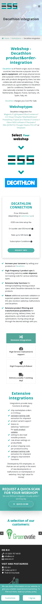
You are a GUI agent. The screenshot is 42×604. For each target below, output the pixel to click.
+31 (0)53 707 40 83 (12, 553)
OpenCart (18, 119)
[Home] (9, 6)
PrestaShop (7, 119)
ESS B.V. (7, 567)
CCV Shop (9, 117)
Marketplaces (16, 38)
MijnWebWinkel (29, 117)
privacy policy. (31, 591)
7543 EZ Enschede (11, 573)
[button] (39, 6)
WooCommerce (30, 114)
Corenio (35, 119)
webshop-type (27, 216)
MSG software (19, 122)
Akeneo (27, 119)
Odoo (9, 122)
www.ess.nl (8, 559)
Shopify (18, 117)
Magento (8, 114)
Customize (10, 598)
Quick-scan (22, 504)
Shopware (21, 127)
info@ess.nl (9, 556)
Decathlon (7, 68)
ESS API (34, 125)
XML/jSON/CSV (9, 125)
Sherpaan (30, 122)
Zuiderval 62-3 (10, 570)
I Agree (32, 598)
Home (6, 38)
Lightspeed (18, 114)
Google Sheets (23, 125)
